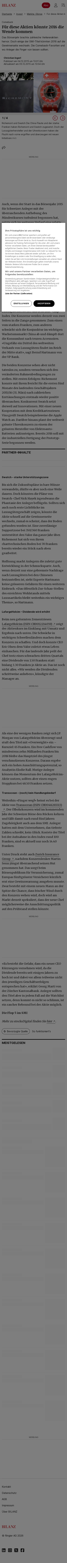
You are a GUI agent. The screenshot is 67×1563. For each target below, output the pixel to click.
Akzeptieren (44, 303)
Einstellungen (21, 303)
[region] (33, 267)
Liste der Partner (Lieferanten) (18, 293)
